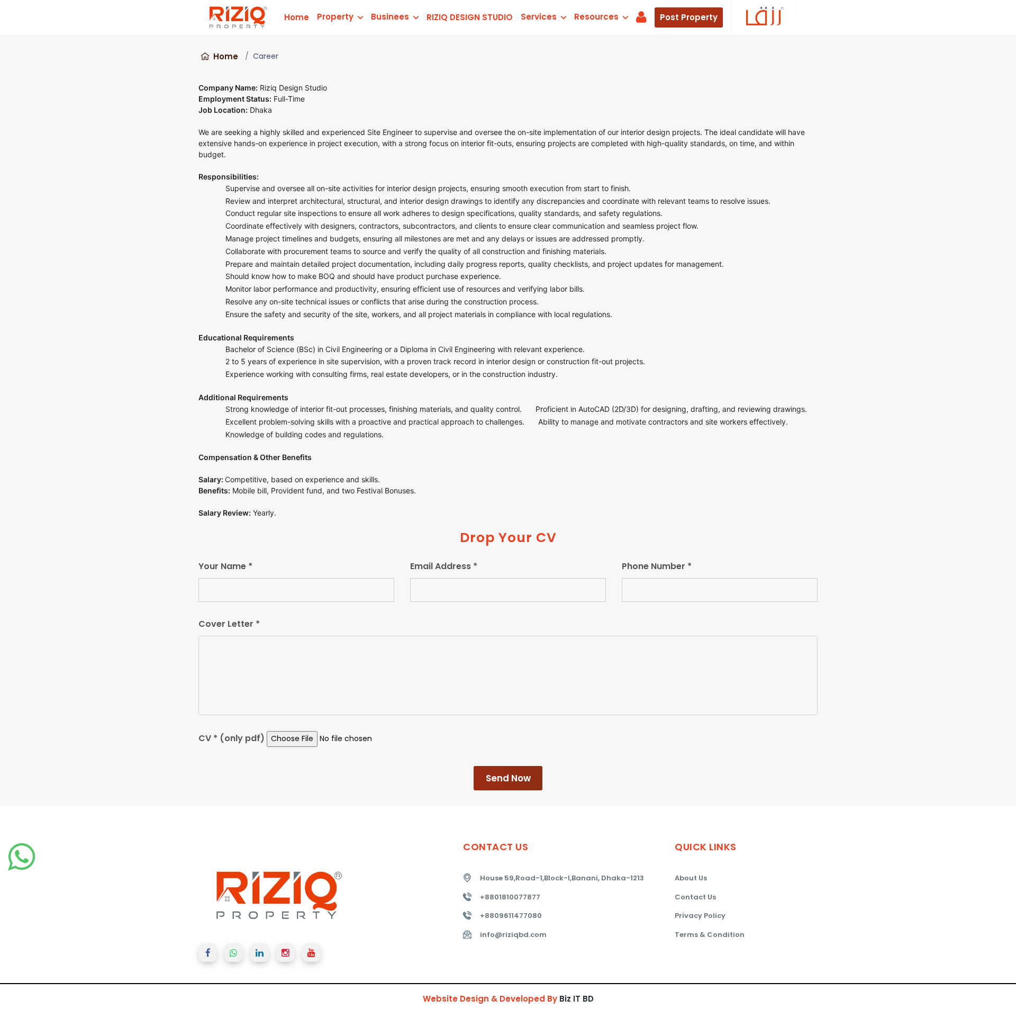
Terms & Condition (710, 935)
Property (336, 16)
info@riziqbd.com (513, 935)
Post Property (689, 17)
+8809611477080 (511, 916)
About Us (691, 878)
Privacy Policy (700, 916)
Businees (391, 16)
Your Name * (225, 566)
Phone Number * (657, 566)
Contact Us (695, 897)
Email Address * (443, 566)
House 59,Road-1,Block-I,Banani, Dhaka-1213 (562, 878)
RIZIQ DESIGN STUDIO (470, 17)
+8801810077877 (510, 897)
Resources (597, 16)
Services (540, 16)
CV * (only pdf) (231, 738)
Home (296, 17)
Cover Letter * (229, 624)
